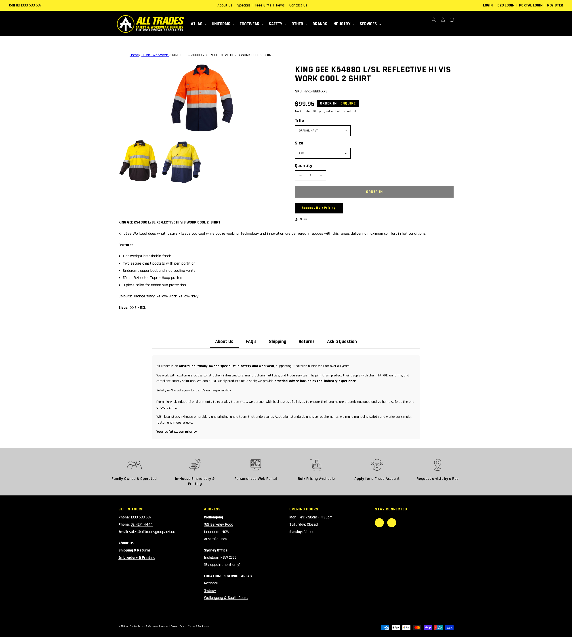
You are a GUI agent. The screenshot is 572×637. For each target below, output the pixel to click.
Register (555, 5)
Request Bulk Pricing (319, 208)
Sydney (210, 590)
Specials (243, 5)
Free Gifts (263, 5)
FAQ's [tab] (251, 341)
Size (299, 143)
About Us (224, 5)
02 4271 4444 (142, 524)
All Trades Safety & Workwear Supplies (147, 626)
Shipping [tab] (277, 341)
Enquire (348, 103)
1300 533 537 (31, 5)
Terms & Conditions (198, 626)
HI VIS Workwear (155, 55)
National (211, 583)
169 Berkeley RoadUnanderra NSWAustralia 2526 (218, 531)
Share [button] (303, 219)
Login (488, 5)
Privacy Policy (178, 626)
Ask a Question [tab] (342, 341)
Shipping (319, 111)
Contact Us (298, 5)
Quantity (303, 166)
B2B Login (505, 5)
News (280, 5)
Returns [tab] (307, 341)
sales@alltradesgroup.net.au (152, 531)
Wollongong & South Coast (226, 597)
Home (134, 55)
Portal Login (531, 5)
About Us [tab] (224, 341)
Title (299, 120)
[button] (433, 19)
